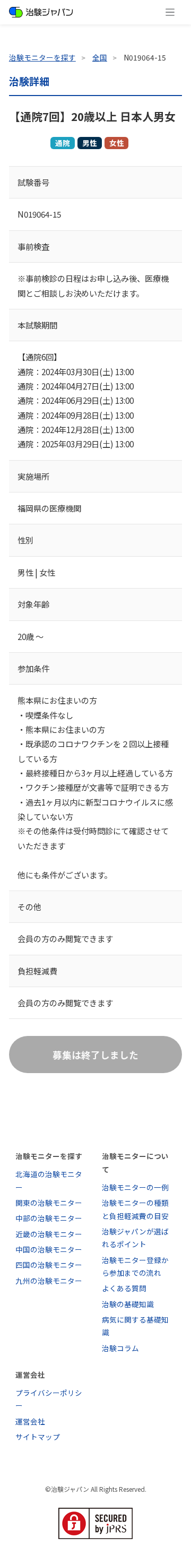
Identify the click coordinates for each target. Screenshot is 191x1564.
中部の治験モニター (48, 1218)
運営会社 (30, 1421)
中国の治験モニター (48, 1249)
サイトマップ (37, 1436)
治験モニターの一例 (135, 1187)
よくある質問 (124, 1288)
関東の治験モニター (48, 1202)
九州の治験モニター (48, 1280)
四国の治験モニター (48, 1264)
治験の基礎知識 (128, 1304)
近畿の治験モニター (48, 1234)
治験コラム (120, 1348)
